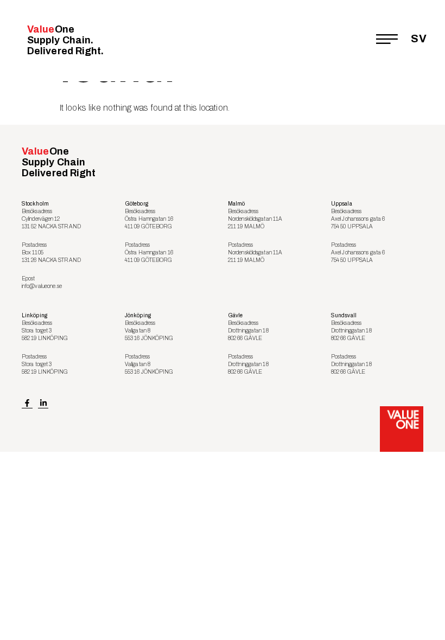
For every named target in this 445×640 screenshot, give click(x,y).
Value (65, 40)
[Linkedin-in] (43, 403)
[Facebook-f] (27, 403)
